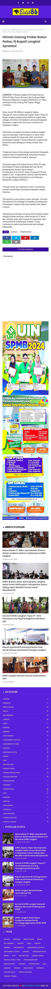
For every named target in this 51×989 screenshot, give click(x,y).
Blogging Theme (32, 985)
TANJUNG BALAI (25, 814)
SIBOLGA (25, 801)
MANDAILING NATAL (25, 752)
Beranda (5, 30)
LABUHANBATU (25, 736)
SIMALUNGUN (25, 805)
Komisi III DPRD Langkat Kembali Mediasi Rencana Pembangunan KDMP (30, 907)
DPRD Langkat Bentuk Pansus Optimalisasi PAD (24, 677)
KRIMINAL (25, 732)
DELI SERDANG (25, 715)
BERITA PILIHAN (25, 707)
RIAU (25, 793)
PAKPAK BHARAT (25, 781)
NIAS (25, 760)
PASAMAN (25, 785)
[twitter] (23, 3)
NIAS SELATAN (25, 764)
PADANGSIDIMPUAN (25, 777)
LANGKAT (14, 232)
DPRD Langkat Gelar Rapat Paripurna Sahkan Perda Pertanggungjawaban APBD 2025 (30, 920)
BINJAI (25, 711)
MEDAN (25, 756)
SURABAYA (25, 809)
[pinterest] (32, 3)
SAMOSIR (25, 797)
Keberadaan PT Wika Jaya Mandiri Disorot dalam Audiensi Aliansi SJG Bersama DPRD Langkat (24, 553)
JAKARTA (25, 719)
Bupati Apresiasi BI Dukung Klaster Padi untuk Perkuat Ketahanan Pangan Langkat (24, 648)
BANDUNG (25, 703)
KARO (25, 723)
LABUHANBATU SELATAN (25, 740)
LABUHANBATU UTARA (25, 744)
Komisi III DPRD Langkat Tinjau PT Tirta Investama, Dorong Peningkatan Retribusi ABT (23, 619)
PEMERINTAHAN (16, 30)
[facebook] (18, 3)
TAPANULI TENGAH (25, 822)
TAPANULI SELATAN (25, 818)
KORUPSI (26, 728)
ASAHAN (25, 699)
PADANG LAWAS (25, 768)
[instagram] (28, 3)
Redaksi (7, 51)
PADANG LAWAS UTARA (25, 773)
